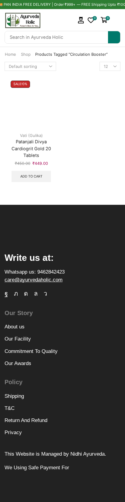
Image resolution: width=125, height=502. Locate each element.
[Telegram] (45, 294)
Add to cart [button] (31, 176)
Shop (26, 54)
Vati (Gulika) (31, 135)
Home (10, 54)
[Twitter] (16, 294)
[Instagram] (26, 294)
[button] (81, 20)
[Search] (114, 37)
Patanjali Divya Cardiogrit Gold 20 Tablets (31, 148)
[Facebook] (6, 294)
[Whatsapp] (36, 294)
